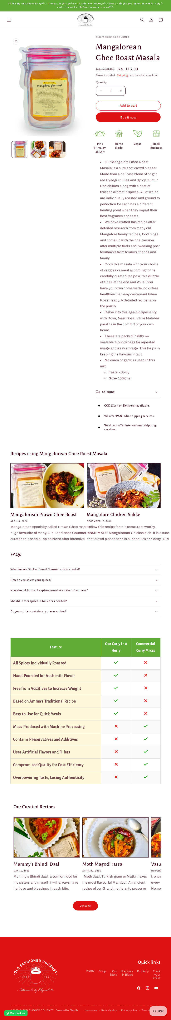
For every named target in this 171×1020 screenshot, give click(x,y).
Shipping (122, 75)
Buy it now (128, 117)
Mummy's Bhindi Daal (36, 864)
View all (86, 906)
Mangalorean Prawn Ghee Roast (43, 514)
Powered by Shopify (67, 1010)
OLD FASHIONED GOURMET (37, 1010)
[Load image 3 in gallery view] (57, 149)
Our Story (113, 973)
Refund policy (109, 1010)
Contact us (91, 1010)
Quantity (101, 82)
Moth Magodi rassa (102, 864)
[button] (8, 19)
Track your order (157, 974)
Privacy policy (129, 1010)
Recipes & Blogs (127, 973)
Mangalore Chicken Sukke (113, 514)
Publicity (143, 971)
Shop (102, 971)
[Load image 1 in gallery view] (19, 149)
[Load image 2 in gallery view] (38, 149)
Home (90, 970)
